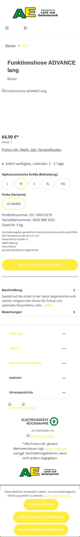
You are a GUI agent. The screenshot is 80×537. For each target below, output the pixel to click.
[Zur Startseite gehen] (36, 11)
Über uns (16, 333)
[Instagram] (29, 406)
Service (14, 348)
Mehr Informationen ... (58, 495)
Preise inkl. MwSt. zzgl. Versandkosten (31, 149)
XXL (63, 184)
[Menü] (7, 28)
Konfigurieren (41, 504)
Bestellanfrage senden (40, 264)
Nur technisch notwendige (41, 517)
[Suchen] (25, 28)
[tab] (39, 297)
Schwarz (14, 204)
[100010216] (40, 110)
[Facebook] (15, 406)
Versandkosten (56, 448)
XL (47, 184)
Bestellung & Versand (25, 363)
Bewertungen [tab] (12, 312)
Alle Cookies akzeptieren (41, 529)
